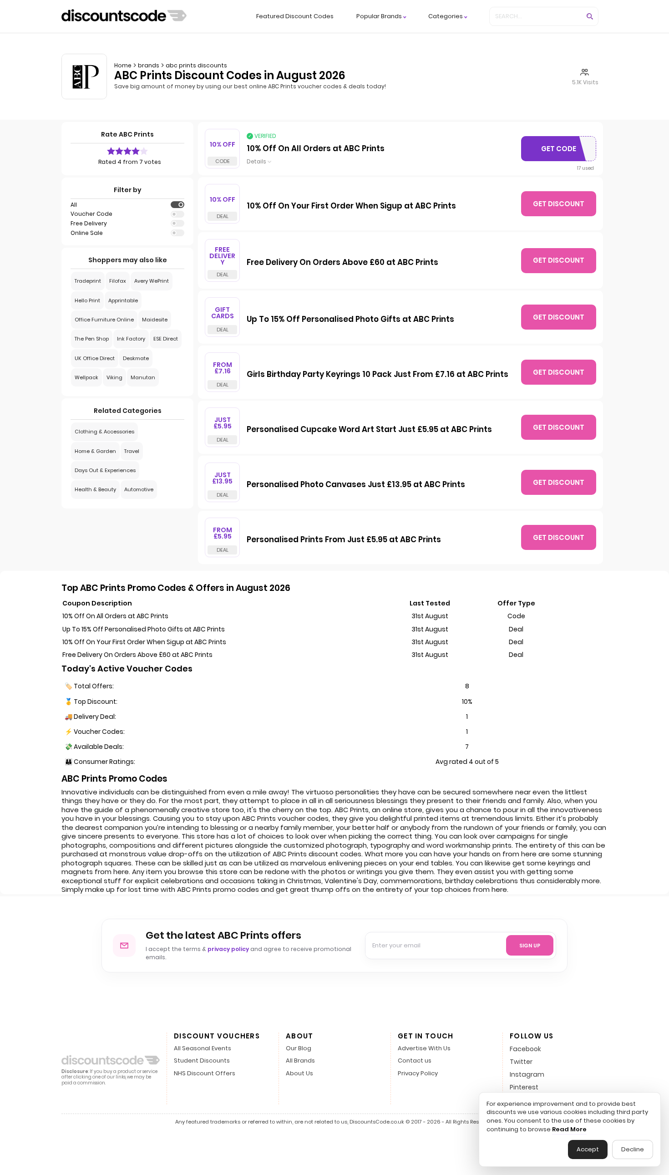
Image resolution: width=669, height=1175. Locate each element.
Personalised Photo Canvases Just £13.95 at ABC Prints (356, 485)
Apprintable (123, 300)
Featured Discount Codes (295, 16)
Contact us (414, 1061)
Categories (445, 16)
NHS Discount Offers (204, 1074)
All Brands (300, 1061)
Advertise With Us (424, 1049)
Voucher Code (91, 214)
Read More (569, 1129)
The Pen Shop (92, 338)
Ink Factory (131, 338)
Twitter (521, 1062)
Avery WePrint (151, 281)
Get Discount (558, 204)
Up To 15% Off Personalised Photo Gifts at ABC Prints (350, 320)
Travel (131, 451)
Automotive (138, 489)
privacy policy (228, 949)
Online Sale (87, 233)
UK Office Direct (95, 358)
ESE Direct (165, 338)
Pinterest (524, 1087)
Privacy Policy (418, 1074)
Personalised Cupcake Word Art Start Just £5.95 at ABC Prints (369, 430)
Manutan (143, 377)
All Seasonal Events (202, 1049)
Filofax (117, 281)
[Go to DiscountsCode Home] (124, 16)
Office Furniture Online (104, 319)
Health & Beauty (95, 489)
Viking (114, 377)
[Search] (589, 16)
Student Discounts (202, 1061)
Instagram (527, 1074)
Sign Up (529, 945)
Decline (632, 1149)
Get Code (561, 151)
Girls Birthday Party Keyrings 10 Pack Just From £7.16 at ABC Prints (377, 375)
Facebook (525, 1049)
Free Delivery (89, 223)
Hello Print (87, 300)
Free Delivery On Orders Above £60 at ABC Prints (342, 263)
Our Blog (298, 1049)
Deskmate (136, 358)
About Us (299, 1074)
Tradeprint (88, 281)
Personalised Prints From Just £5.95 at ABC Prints (344, 540)
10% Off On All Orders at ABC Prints (316, 149)
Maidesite (154, 319)
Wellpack (86, 377)
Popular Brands (379, 16)
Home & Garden (95, 451)
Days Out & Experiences (105, 470)
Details (256, 161)
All (74, 205)
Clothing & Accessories (104, 431)
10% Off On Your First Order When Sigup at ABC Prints (351, 206)
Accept (588, 1149)
